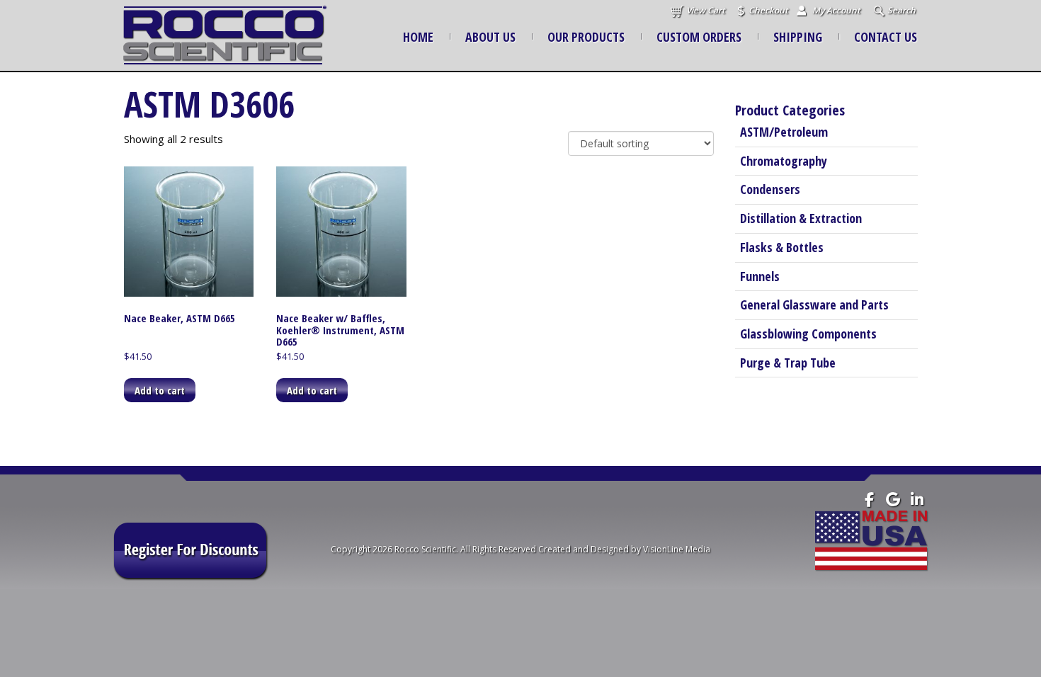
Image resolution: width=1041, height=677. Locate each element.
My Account (836, 10)
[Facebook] (869, 500)
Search (901, 10)
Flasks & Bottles (782, 247)
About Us (490, 36)
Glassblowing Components (808, 333)
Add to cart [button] (160, 390)
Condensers (770, 189)
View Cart (705, 10)
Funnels (760, 276)
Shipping (797, 36)
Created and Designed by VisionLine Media (624, 549)
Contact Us (885, 36)
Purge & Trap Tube (788, 362)
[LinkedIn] (917, 500)
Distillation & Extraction (801, 218)
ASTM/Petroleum (784, 131)
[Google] (893, 500)
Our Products (586, 36)
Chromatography (783, 160)
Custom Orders (698, 36)
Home (418, 36)
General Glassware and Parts (814, 304)
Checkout (768, 10)
